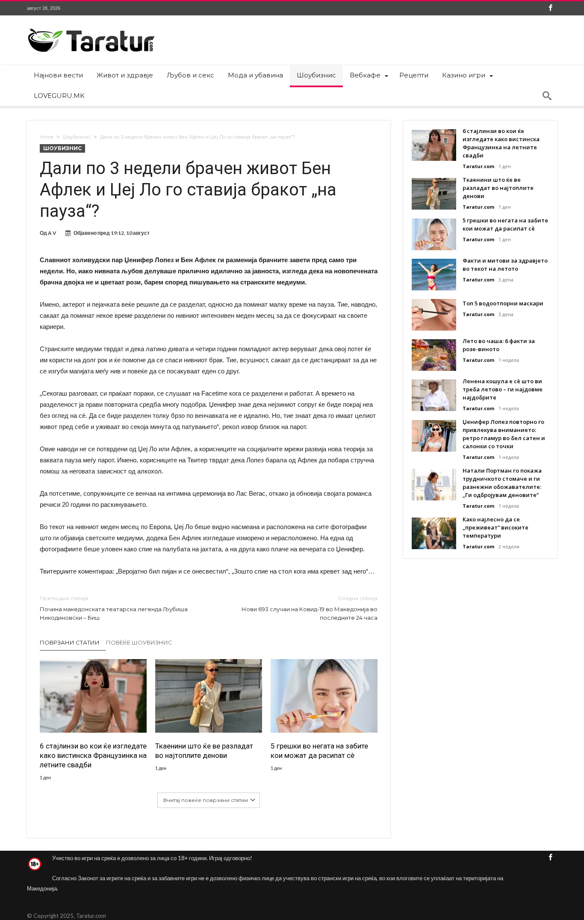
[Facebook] (550, 8)
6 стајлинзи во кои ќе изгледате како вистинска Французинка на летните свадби (93, 755)
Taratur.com (478, 166)
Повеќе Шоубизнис (139, 642)
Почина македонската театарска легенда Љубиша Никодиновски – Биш (114, 608)
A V (52, 233)
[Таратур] (91, 28)
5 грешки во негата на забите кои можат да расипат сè (319, 751)
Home (46, 137)
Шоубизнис (77, 137)
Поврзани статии (70, 642)
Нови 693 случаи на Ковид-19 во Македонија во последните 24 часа (310, 608)
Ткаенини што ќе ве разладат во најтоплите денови (204, 751)
